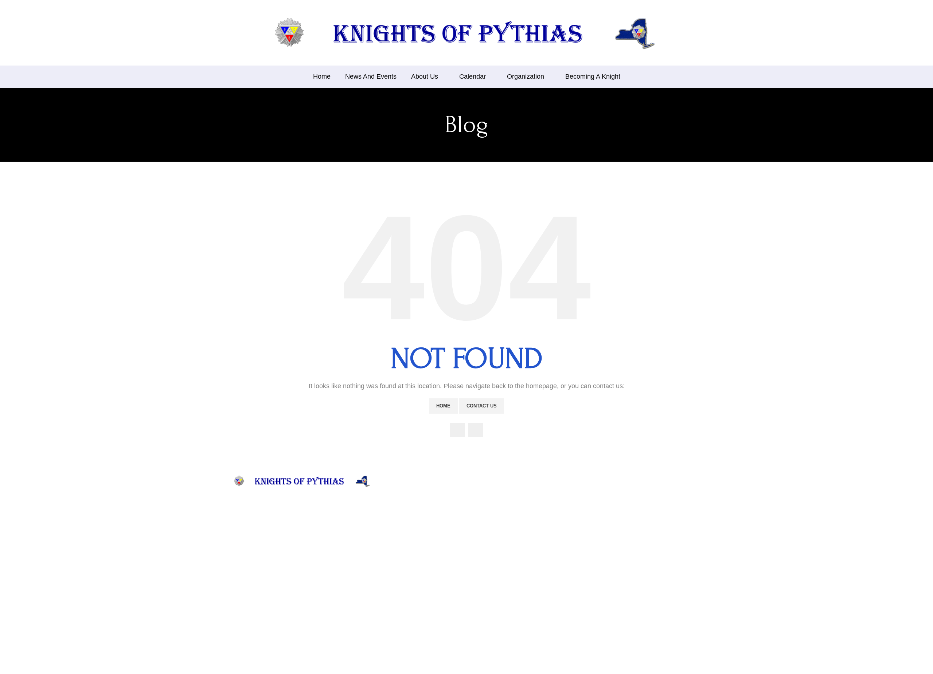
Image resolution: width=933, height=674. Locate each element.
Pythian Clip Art (488, 579)
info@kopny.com (574, 549)
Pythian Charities (409, 558)
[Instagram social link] (475, 430)
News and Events (410, 505)
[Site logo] (466, 32)
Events (398, 591)
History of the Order (413, 516)
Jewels (397, 579)
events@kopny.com (577, 557)
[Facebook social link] (457, 430)
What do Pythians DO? (417, 527)
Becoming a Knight (492, 591)
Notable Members (410, 568)
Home (443, 406)
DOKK (478, 568)
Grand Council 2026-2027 (499, 513)
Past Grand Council (492, 524)
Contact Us (481, 406)
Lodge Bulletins (487, 546)
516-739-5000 (570, 589)
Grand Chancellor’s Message (423, 602)
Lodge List (482, 535)
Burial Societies (487, 558)
